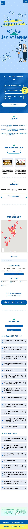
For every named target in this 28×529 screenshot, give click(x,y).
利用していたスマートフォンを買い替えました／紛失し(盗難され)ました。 (13, 349)
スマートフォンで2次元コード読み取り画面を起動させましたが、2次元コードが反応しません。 (14, 420)
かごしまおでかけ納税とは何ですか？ (13, 398)
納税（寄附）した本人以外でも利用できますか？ (13, 466)
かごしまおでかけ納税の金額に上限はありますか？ (13, 439)
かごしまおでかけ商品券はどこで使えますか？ (13, 412)
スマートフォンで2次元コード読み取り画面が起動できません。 (14, 383)
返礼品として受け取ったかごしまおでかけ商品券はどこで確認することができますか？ (13, 390)
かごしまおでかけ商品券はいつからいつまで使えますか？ (13, 405)
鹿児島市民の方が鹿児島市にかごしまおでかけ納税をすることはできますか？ (13, 447)
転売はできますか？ (9, 461)
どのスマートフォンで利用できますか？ (13, 341)
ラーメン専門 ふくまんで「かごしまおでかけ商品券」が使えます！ (16, 129)
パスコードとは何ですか (10, 427)
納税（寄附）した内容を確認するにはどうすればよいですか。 (13, 482)
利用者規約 (5, 522)
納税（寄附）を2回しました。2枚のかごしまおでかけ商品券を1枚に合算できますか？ (14, 474)
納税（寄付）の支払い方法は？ (12, 488)
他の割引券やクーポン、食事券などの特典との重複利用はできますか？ (13, 376)
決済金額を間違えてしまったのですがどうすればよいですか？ (13, 357)
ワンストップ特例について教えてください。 (13, 454)
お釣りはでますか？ (9, 370)
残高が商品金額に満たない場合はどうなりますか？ (13, 364)
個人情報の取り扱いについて (18, 522)
